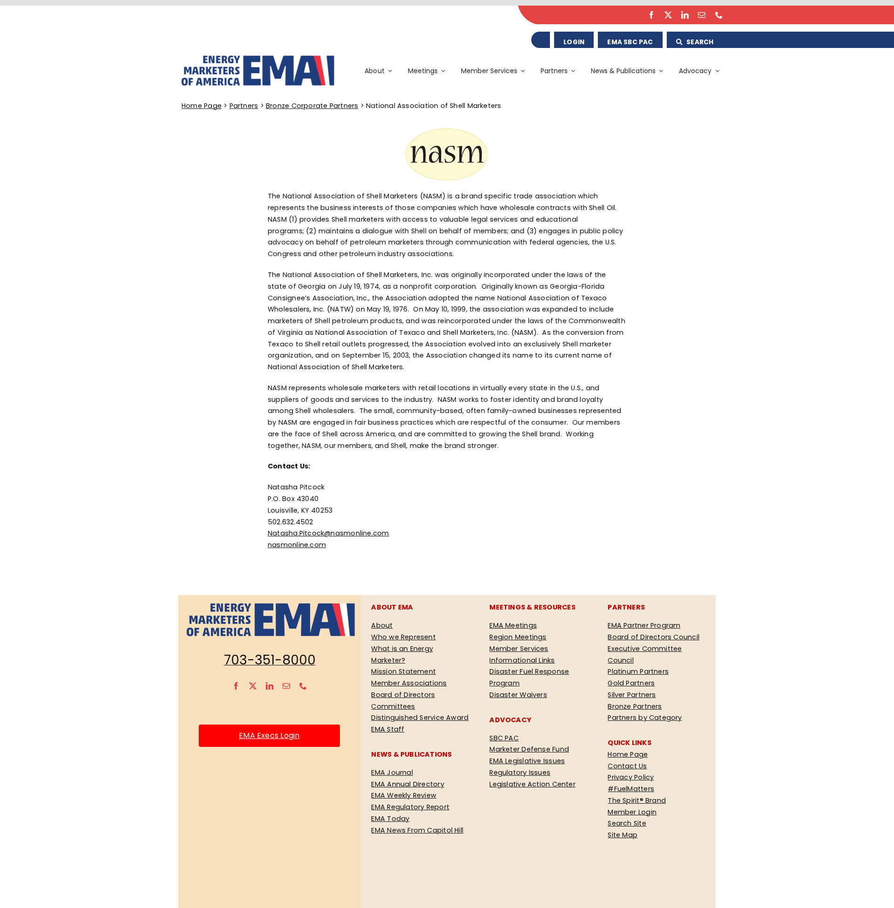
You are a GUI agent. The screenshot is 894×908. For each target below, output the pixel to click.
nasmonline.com (297, 544)
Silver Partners (632, 694)
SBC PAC (504, 738)
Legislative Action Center (532, 784)
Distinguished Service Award (419, 717)
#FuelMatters (631, 788)
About (382, 625)
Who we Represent (403, 637)
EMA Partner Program (644, 625)
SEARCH (699, 42)
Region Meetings (517, 637)
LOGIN (573, 42)
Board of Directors (403, 694)
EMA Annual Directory (407, 784)
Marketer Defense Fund (529, 749)
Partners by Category (645, 717)
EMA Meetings (513, 625)
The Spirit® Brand (637, 800)
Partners (244, 105)
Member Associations (409, 683)
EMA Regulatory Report (410, 807)
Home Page (202, 105)
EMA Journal (392, 772)
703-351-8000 (270, 660)
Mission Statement (403, 671)
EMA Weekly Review (403, 795)
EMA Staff (387, 729)
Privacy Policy (631, 777)
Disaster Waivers (518, 694)
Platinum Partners (638, 671)
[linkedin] (685, 15)
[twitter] (668, 15)
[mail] (701, 15)
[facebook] (651, 15)
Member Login (632, 812)
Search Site (627, 823)
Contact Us (627, 766)
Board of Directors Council (653, 637)
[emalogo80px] (257, 57)
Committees (393, 706)
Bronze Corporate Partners (312, 105)
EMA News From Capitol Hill (417, 830)
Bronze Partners (635, 706)
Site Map (622, 835)
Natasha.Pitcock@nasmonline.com (328, 533)
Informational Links (522, 660)
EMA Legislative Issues (527, 761)
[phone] (719, 15)
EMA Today (390, 818)
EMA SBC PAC (630, 42)
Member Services (518, 648)
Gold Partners (631, 683)
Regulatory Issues (519, 772)
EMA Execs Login (269, 735)
